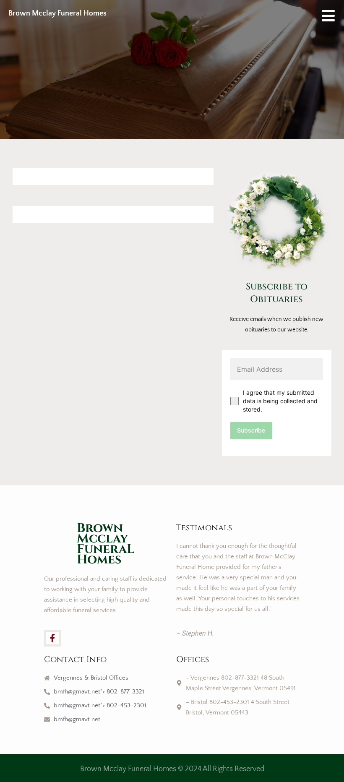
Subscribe (251, 430)
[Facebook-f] (52, 638)
